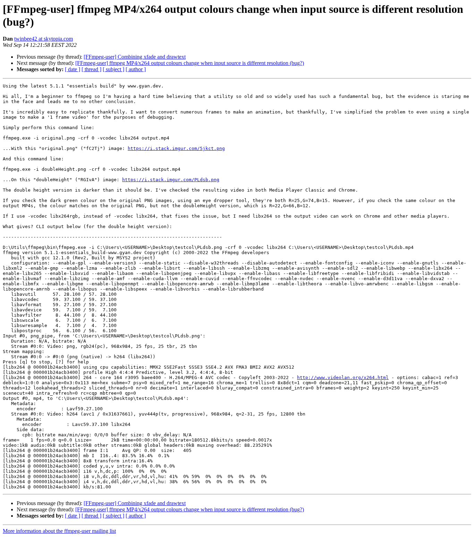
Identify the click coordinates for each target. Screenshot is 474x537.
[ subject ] (113, 69)
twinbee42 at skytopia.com (43, 39)
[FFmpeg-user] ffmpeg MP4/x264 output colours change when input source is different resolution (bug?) (189, 63)
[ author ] (136, 69)
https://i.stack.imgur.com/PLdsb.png (170, 179)
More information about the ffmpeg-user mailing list (59, 531)
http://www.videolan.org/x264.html (343, 377)
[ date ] (72, 69)
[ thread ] (91, 69)
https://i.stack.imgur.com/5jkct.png (176, 148)
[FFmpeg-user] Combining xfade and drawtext (135, 57)
